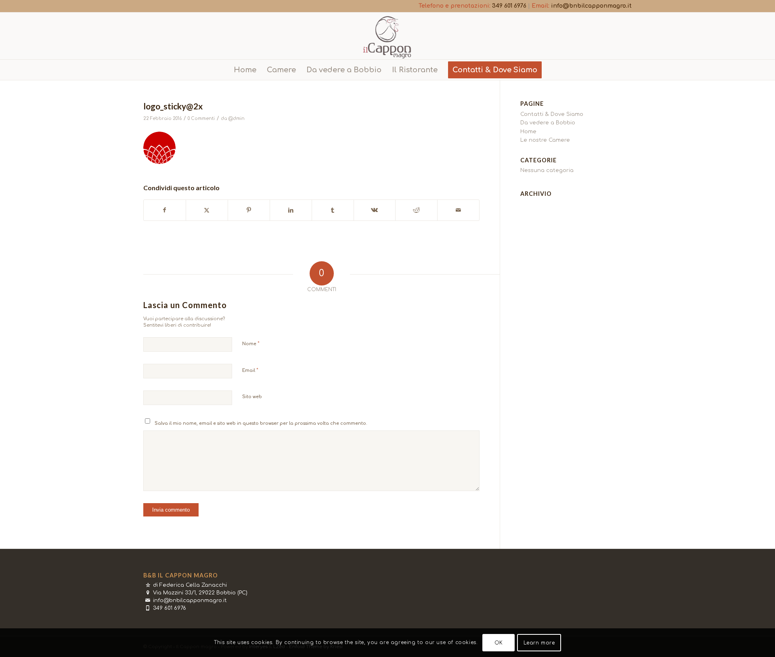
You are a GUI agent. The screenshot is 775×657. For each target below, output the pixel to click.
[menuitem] (245, 70)
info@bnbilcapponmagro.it (591, 6)
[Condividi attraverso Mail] (458, 210)
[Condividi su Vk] (375, 210)
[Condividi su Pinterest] (249, 210)
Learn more (539, 643)
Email (250, 370)
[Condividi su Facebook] (165, 210)
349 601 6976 (509, 6)
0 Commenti (201, 118)
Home (528, 131)
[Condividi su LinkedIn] (291, 210)
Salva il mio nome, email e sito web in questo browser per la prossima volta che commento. (261, 423)
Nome (251, 343)
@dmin (236, 118)
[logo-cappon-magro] (387, 36)
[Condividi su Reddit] (416, 210)
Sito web (252, 396)
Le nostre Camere (545, 140)
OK (498, 643)
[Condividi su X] (207, 210)
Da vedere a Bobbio (547, 123)
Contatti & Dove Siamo (551, 114)
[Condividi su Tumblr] (333, 210)
